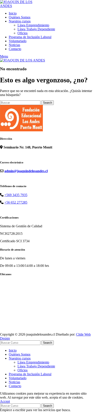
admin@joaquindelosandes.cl (26, 171)
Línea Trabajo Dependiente (36, 29)
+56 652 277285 (15, 202)
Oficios (22, 33)
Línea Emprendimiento (33, 25)
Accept (5, 401)
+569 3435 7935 (15, 195)
